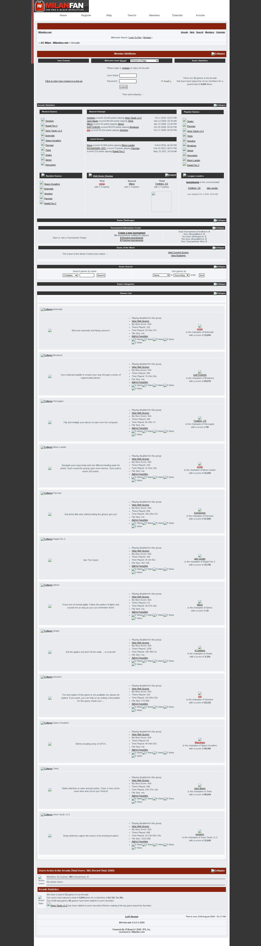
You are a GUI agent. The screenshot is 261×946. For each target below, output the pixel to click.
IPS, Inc (146, 929)
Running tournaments (131, 238)
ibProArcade (125, 922)
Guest (123, 60)
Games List (126, 293)
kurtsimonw (192, 182)
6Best (90, 124)
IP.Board (129, 929)
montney (91, 118)
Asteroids (50, 135)
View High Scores (140, 321)
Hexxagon (50, 165)
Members (154, 15)
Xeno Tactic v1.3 (53, 130)
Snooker (49, 121)
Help (109, 15)
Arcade (200, 15)
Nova (89, 145)
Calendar (177, 15)
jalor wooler (212, 188)
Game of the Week (126, 248)
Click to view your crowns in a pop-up (63, 81)
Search (131, 15)
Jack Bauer (92, 121)
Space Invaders (53, 140)
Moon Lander (128, 145)
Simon (48, 160)
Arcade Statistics (46, 105)
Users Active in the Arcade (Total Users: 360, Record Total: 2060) (76, 870)
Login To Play (135, 37)
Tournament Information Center (126, 228)
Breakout (134, 127)
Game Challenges (126, 220)
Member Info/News (125, 53)
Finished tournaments (131, 240)
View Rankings (178, 255)
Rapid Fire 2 (51, 126)
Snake (48, 155)
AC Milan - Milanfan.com (55, 42)
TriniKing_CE (161, 184)
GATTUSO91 (93, 127)
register (126, 68)
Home (63, 15)
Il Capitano (200, 650)
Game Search (126, 267)
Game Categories (125, 284)
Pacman (49, 145)
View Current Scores (178, 252)
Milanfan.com (45, 32)
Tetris (48, 150)
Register (86, 15)
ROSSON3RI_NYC (96, 148)
